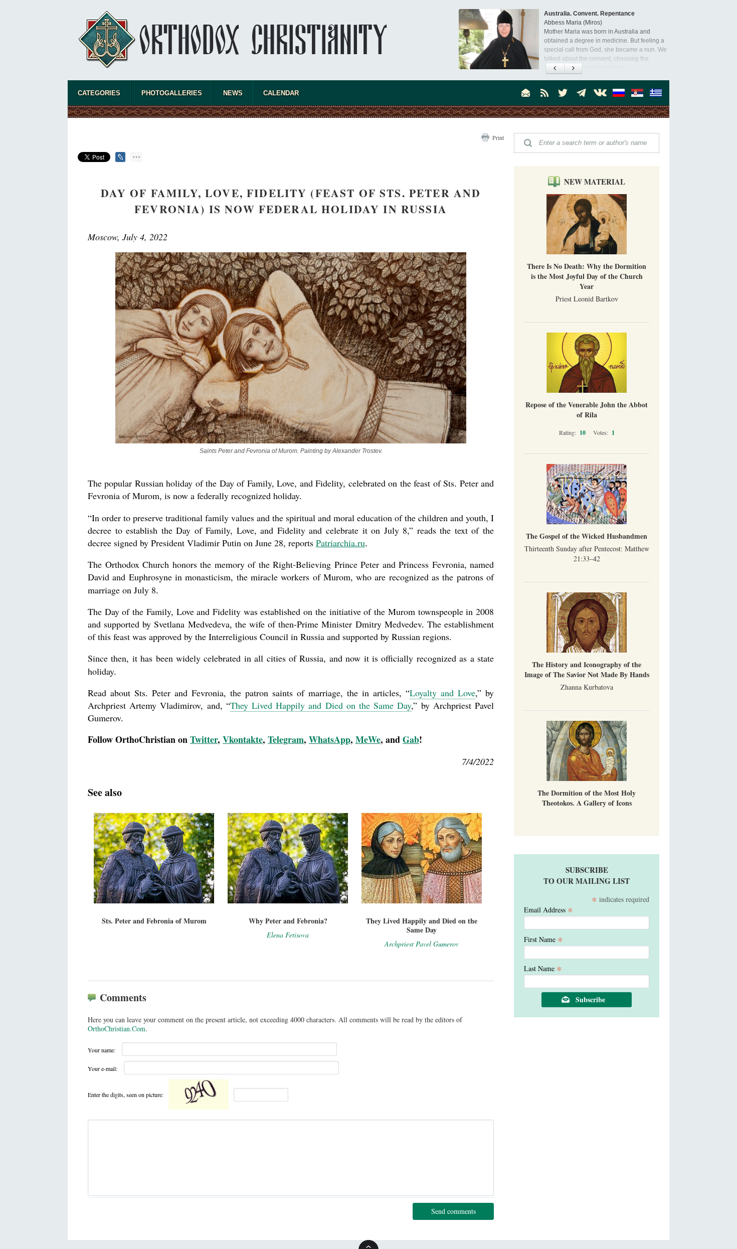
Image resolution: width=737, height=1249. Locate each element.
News (233, 93)
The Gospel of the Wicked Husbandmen (586, 536)
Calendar (281, 93)
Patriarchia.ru (340, 543)
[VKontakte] (600, 92)
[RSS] (544, 92)
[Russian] (618, 92)
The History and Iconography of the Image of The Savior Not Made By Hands (586, 669)
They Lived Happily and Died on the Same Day (321, 705)
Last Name (543, 968)
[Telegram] (581, 92)
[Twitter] (563, 92)
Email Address (548, 909)
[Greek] (655, 92)
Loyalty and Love (442, 693)
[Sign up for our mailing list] (525, 92)
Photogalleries (171, 93)
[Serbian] (637, 92)
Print (498, 137)
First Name (543, 938)
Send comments (453, 1211)
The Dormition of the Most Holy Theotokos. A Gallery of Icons (586, 798)
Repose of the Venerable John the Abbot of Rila (586, 409)
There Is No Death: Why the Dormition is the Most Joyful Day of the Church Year (586, 276)
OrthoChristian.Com (116, 1028)
